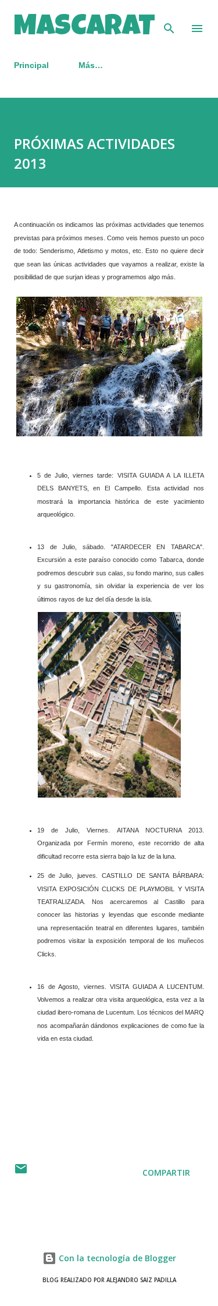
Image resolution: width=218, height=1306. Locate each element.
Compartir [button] (166, 1172)
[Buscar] (169, 21)
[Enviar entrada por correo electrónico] (21, 1172)
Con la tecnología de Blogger (116, 1258)
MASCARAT (84, 28)
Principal (31, 65)
